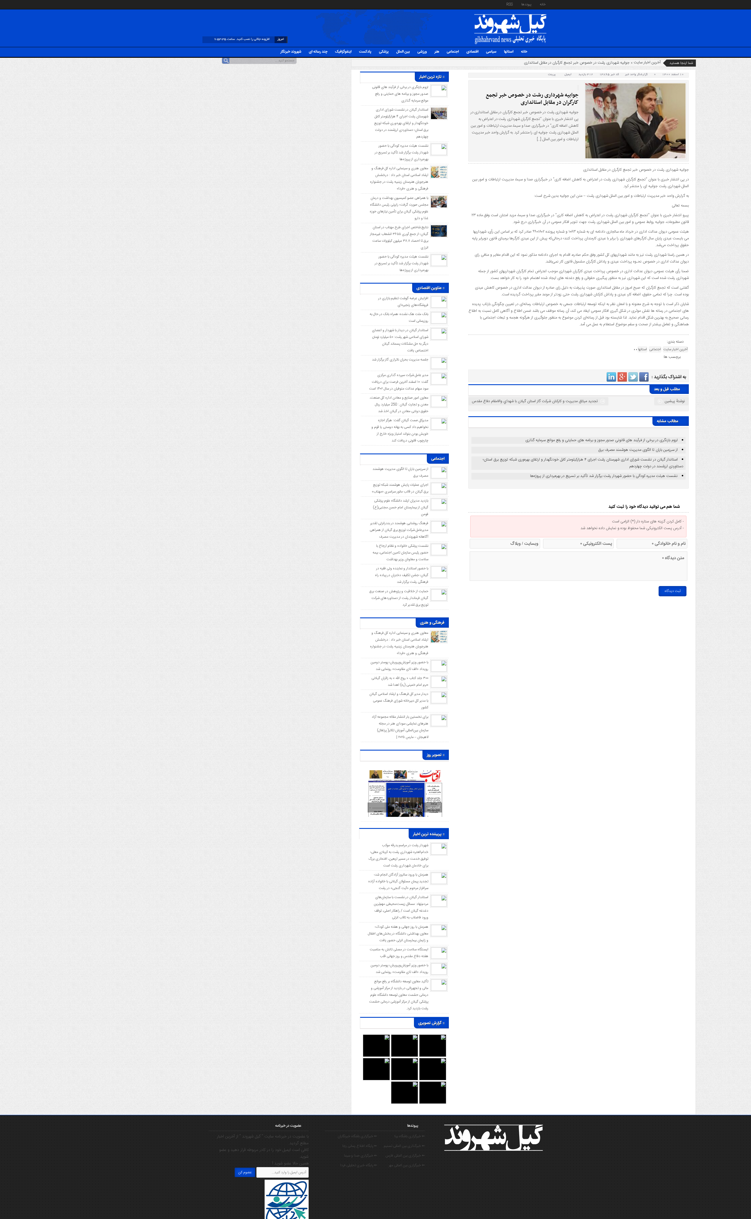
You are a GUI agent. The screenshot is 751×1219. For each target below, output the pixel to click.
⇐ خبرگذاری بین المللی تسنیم (404, 1146)
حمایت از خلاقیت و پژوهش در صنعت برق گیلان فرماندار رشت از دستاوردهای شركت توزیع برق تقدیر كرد (398, 598)
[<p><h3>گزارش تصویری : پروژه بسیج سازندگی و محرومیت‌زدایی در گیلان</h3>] (376, 1061)
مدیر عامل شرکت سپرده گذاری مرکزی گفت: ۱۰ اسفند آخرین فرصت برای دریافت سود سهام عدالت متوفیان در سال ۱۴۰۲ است (398, 382)
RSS (509, 4)
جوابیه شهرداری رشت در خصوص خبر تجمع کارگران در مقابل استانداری (532, 99)
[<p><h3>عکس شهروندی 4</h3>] (432, 1061)
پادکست (365, 51)
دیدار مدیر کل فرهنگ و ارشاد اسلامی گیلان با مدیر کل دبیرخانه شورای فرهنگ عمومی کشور (398, 700)
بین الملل (403, 51)
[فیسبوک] (230, 5)
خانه (543, 4)
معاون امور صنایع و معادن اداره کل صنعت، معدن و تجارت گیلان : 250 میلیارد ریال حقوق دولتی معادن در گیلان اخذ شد (399, 404)
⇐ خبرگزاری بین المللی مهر (407, 1165)
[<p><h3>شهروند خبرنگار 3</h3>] (404, 1061)
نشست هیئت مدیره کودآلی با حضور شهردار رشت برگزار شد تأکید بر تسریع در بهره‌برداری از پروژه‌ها (604, 476)
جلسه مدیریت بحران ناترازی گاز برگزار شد (400, 360)
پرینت (552, 74)
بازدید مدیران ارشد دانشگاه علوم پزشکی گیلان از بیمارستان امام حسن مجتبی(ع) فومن (400, 507)
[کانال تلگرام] (219, 5)
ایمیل (568, 74)
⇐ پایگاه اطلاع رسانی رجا (359, 1146)
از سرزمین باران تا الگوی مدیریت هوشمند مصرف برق (638, 450)
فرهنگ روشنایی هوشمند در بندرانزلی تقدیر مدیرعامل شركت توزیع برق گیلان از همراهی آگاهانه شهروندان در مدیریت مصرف (399, 530)
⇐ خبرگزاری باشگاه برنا (409, 1136)
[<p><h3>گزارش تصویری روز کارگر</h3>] (404, 1037)
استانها (508, 51)
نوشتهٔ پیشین (675, 401)
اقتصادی (472, 51)
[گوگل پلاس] (247, 5)
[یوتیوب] (241, 5)
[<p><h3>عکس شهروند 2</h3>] (432, 1084)
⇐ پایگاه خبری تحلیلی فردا (358, 1165)
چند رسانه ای (318, 51)
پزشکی (384, 51)
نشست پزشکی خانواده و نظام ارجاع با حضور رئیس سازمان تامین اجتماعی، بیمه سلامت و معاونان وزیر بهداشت (400, 552)
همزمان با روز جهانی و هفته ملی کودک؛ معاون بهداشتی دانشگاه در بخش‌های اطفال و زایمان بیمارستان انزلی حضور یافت (398, 933)
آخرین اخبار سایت (647, 62)
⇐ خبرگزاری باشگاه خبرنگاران (357, 1136)
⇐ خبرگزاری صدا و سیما (360, 1156)
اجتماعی (453, 51)
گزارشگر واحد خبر (636, 74)
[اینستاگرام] (224, 5)
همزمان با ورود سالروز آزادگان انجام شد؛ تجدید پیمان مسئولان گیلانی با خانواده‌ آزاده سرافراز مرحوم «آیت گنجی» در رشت (398, 881)
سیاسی (491, 51)
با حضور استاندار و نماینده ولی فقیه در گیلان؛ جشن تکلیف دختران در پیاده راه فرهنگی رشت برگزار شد (401, 575)
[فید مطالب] (208, 5)
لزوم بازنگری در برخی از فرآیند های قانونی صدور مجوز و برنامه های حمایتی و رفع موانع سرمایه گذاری (601, 440)
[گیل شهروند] (510, 15)
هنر (436, 51)
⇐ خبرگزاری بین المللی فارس (405, 1156)
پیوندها (526, 4)
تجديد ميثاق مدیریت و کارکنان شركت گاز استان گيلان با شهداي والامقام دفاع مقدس (535, 401)
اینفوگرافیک (343, 51)
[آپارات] (213, 5)
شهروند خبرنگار (290, 51)
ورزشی (422, 51)
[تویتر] (236, 5)
